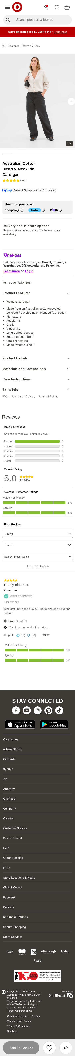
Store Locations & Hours (19, 877)
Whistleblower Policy (19, 1021)
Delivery (8, 907)
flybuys (8, 769)
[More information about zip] (60, 210)
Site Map (12, 1031)
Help (6, 848)
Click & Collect (12, 887)
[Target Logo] (17, 7)
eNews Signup (12, 749)
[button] (21, 1047)
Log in (29, 271)
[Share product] (65, 1047)
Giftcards (9, 759)
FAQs (6, 867)
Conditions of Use (17, 1016)
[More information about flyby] (54, 190)
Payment (9, 897)
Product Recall (12, 838)
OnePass (9, 798)
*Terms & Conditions (18, 1026)
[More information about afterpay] (22, 210)
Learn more (11, 271)
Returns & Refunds (15, 917)
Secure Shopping (14, 927)
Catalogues (10, 739)
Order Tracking (13, 857)
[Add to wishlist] (49, 1047)
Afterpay (9, 788)
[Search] (7, 20)
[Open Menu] (7, 7)
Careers (8, 818)
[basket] (67, 7)
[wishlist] (57, 7)
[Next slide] (71, 101)
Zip (5, 779)
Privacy (35, 1016)
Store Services (12, 936)
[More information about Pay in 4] (43, 210)
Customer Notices (15, 828)
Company (9, 808)
